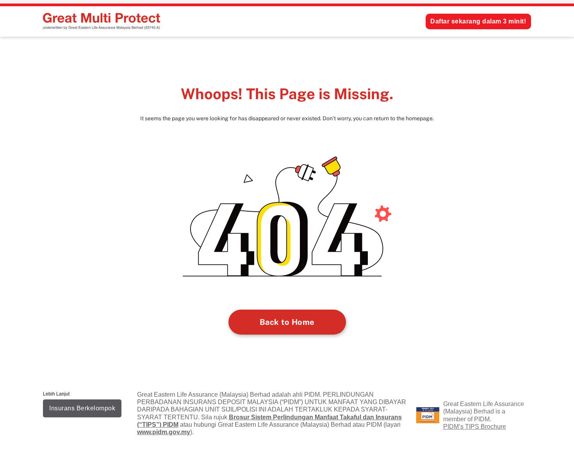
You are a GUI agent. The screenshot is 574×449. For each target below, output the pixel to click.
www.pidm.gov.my (163, 432)
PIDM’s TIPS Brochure (474, 426)
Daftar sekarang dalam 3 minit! (478, 21)
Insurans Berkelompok (82, 408)
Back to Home (287, 322)
